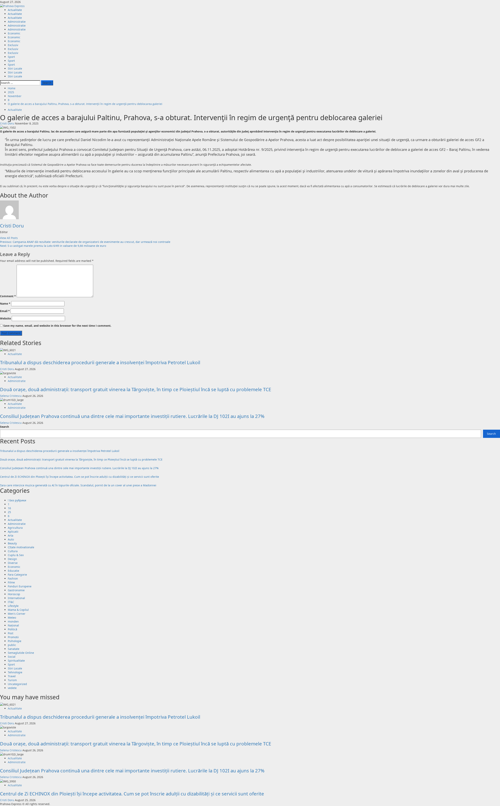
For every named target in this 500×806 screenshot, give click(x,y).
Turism (12, 680)
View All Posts (9, 238)
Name (5, 303)
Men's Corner (16, 613)
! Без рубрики (17, 500)
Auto (11, 539)
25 (9, 512)
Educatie (13, 571)
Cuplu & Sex (16, 555)
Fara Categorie (17, 574)
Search (4, 426)
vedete (12, 688)
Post (10, 633)
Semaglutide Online (21, 653)
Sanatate (13, 649)
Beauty (12, 543)
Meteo (12, 617)
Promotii (13, 637)
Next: (53, 246)
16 (9, 508)
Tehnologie (15, 672)
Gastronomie (16, 590)
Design (12, 559)
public (12, 645)
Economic (14, 33)
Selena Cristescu (11, 396)
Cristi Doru (7, 123)
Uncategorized (17, 684)
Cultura (13, 551)
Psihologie (14, 641)
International (16, 598)
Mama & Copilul (18, 610)
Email (5, 311)
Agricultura (15, 528)
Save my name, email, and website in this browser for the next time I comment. (57, 325)
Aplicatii (13, 531)
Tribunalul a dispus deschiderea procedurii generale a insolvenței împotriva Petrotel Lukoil (100, 362)
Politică (12, 629)
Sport (11, 57)
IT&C (11, 602)
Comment (8, 296)
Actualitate (15, 10)
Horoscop (14, 594)
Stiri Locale (15, 68)
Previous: (85, 242)
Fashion (13, 578)
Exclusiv (13, 45)
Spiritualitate (16, 660)
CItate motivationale (21, 547)
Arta (10, 535)
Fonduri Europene (19, 586)
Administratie (17, 21)
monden (13, 621)
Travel (12, 676)
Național (13, 625)
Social (11, 656)
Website (5, 318)
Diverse (13, 563)
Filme (11, 582)
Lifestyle (13, 606)
